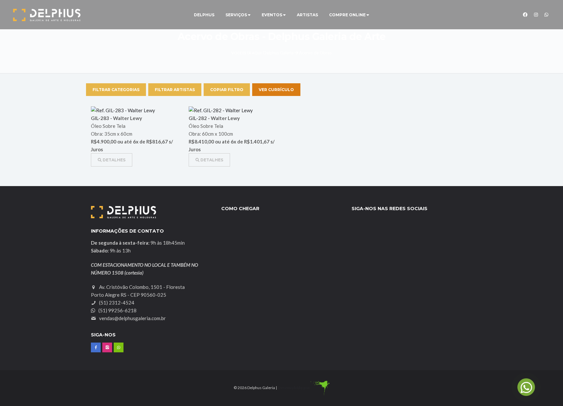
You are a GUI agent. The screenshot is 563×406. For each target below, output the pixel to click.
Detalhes (113, 159)
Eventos (272, 15)
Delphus (204, 15)
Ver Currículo (276, 89)
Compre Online (348, 15)
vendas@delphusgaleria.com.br (132, 318)
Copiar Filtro (226, 89)
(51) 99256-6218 (117, 310)
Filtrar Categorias (116, 89)
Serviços (236, 15)
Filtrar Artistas (175, 89)
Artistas (307, 15)
